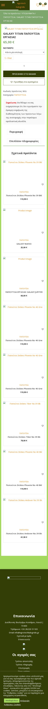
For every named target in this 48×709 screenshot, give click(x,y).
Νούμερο (8, 48)
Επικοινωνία (24, 639)
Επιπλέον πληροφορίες (24, 141)
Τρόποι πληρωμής (24, 664)
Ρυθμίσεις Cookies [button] (12, 704)
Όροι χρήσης (24, 671)
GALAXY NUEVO (24, 243)
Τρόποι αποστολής (24, 661)
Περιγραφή (16, 131)
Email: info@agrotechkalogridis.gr (24, 632)
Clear (9, 58)
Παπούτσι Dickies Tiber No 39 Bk (24, 437)
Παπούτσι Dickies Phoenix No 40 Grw (24, 388)
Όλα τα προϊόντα (11, 13)
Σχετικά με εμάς (24, 636)
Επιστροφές (24, 668)
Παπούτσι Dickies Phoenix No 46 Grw (24, 340)
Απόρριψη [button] (24, 700)
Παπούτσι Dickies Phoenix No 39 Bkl (24, 195)
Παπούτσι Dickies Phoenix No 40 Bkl (24, 485)
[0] (37, 5)
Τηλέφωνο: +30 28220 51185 (24, 629)
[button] (24, 82)
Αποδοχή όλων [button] (12, 700)
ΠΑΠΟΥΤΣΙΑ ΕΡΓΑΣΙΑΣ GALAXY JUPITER (24, 292)
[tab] (24, 132)
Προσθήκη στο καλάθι (24, 74)
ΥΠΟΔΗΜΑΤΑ (28, 13)
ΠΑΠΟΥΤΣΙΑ (9, 17)
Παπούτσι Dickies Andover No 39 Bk (24, 533)
